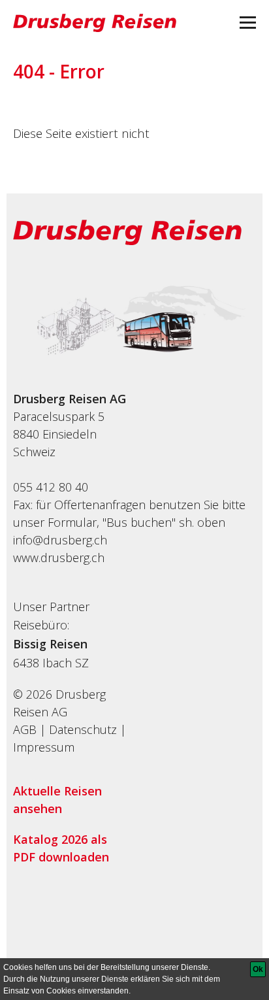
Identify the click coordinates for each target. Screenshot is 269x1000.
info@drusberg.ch (60, 540)
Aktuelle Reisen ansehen (57, 799)
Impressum (43, 747)
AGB (25, 729)
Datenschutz (83, 729)
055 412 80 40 (50, 487)
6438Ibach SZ (51, 663)
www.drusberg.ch (58, 557)
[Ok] (258, 969)
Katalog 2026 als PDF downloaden (61, 848)
